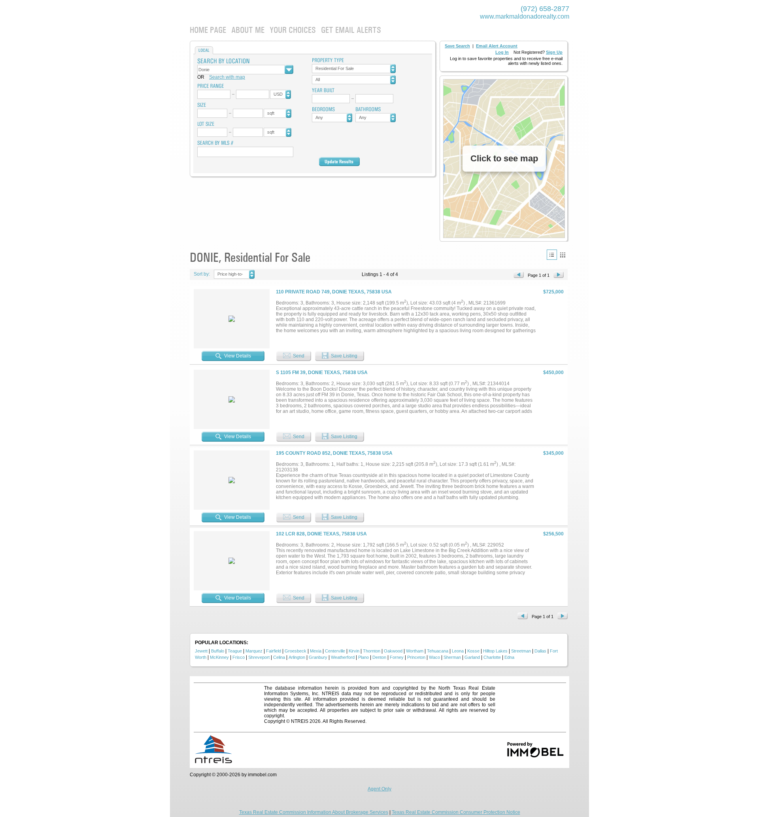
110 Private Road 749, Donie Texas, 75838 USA (334, 292)
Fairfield (273, 651)
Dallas (540, 651)
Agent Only (379, 789)
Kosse (473, 651)
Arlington (297, 657)
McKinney (219, 657)
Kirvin (354, 651)
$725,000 (553, 292)
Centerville (335, 651)
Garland (472, 657)
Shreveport (259, 657)
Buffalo (217, 651)
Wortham (414, 651)
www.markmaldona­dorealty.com (524, 16)
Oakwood (393, 651)
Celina (279, 657)
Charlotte (492, 657)
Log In (502, 52)
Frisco (238, 657)
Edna (509, 657)
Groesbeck (295, 651)
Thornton (371, 651)
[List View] (552, 255)
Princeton (416, 657)
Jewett (201, 651)
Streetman (521, 651)
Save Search (457, 45)
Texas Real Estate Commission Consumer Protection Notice (456, 812)
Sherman (452, 657)
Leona (458, 651)
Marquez (253, 651)
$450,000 (553, 372)
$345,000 (553, 453)
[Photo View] (562, 255)
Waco (434, 657)
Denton (379, 657)
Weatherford (343, 657)
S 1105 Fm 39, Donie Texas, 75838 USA (322, 372)
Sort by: (202, 274)
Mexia (315, 651)
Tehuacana (437, 651)
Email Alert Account (496, 45)
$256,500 (553, 534)
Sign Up (554, 52)
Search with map (227, 77)
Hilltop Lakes (495, 651)
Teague (235, 651)
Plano (363, 657)
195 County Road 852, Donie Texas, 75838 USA (334, 453)
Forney (397, 657)
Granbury (318, 657)
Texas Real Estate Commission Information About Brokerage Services (313, 812)
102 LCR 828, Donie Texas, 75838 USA (321, 534)
